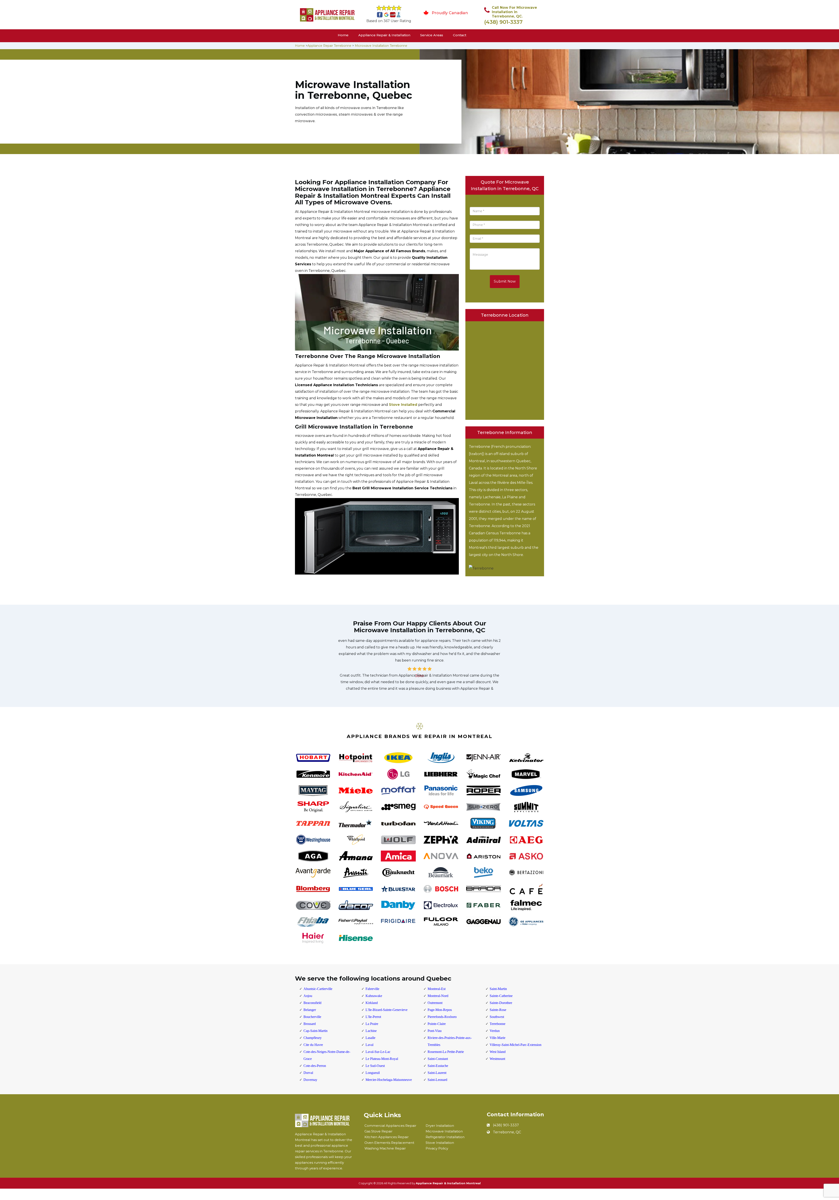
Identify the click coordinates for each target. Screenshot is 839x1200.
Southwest (497, 1017)
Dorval (308, 1073)
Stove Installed (403, 405)
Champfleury (312, 1038)
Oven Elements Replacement (389, 1143)
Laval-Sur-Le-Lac (378, 1052)
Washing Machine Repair (385, 1148)
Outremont (435, 1003)
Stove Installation (440, 1143)
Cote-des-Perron (314, 1066)
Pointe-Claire (437, 1024)
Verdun (495, 1031)
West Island (498, 1052)
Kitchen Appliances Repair (386, 1137)
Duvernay (310, 1080)
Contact (459, 35)
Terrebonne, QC (507, 1132)
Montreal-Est (437, 989)
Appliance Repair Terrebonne (329, 46)
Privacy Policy (437, 1148)
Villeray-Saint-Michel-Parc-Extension (515, 1045)
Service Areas (431, 35)
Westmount (497, 1059)
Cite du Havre (313, 1045)
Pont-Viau (435, 1031)
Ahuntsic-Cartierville (317, 989)
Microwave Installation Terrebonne (381, 46)
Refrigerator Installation (445, 1137)
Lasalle (370, 1038)
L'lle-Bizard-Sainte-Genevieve (386, 1010)
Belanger (309, 1010)
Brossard (309, 1024)
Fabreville (372, 989)
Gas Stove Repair (378, 1131)
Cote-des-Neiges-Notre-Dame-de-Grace (326, 1055)
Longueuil (373, 1073)
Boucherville (312, 1017)
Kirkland (372, 1003)
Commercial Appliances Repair (390, 1126)
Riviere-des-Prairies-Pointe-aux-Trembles (450, 1041)
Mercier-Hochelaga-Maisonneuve (389, 1080)
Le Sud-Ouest (375, 1066)
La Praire (372, 1024)
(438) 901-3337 (503, 22)
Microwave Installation (444, 1131)
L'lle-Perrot (373, 1017)
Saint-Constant (438, 1059)
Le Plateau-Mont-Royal (382, 1059)
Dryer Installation (440, 1126)
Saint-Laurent (437, 1073)
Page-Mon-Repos (440, 1010)
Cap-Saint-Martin (315, 1031)
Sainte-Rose (498, 1010)
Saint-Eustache (438, 1066)
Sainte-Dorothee (501, 1003)
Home (343, 35)
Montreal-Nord (438, 996)
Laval (369, 1045)
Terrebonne (497, 1024)
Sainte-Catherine (501, 996)
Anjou (307, 996)
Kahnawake (374, 996)
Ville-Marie (497, 1038)
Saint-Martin (498, 989)
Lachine (371, 1031)
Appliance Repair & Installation (384, 35)
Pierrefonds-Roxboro (442, 1017)
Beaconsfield (312, 1003)
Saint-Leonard (437, 1080)
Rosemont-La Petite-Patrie (446, 1052)
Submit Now (505, 281)
